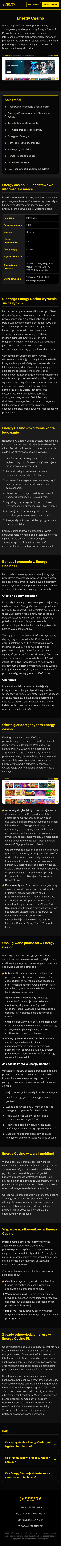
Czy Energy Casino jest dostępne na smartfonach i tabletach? (27, 1475)
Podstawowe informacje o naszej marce (29, 106)
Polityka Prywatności (30, 1513)
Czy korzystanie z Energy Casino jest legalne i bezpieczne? (28, 1444)
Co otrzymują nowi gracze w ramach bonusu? (27, 1459)
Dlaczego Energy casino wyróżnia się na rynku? (29, 115)
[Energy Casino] (30, 1499)
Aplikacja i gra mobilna (19, 149)
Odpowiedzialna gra (18, 162)
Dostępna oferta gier (19, 136)
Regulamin (35, 1507)
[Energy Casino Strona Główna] (8, 5)
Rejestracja (50, 5)
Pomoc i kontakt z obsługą (21, 155)
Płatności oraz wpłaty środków (24, 142)
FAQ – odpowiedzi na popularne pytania (28, 168)
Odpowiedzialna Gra (30, 1520)
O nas (22, 1507)
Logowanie (33, 5)
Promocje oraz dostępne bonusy (25, 129)
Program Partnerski (30, 1526)
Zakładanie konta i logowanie (23, 123)
